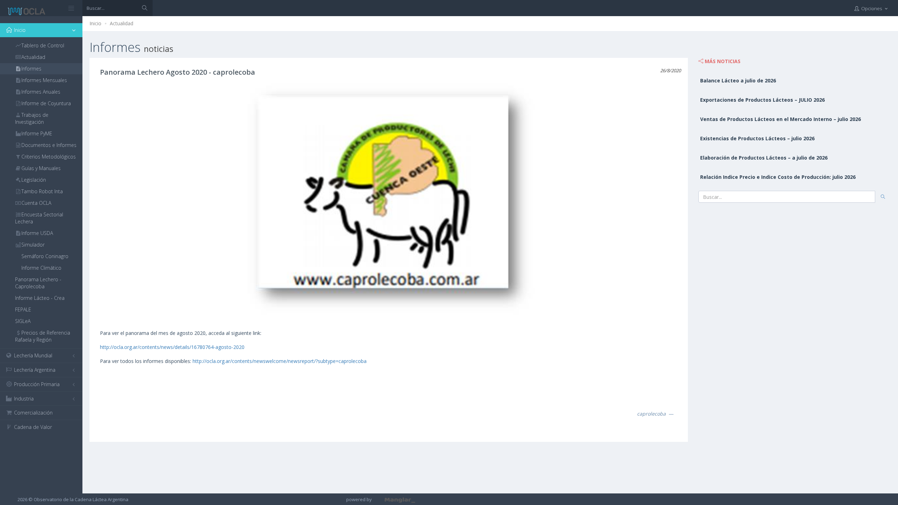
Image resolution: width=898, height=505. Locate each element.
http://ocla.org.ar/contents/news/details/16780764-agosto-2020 (172, 347)
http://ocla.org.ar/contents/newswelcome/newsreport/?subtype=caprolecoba (280, 361)
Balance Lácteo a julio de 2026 (738, 80)
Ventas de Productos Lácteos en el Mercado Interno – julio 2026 (780, 119)
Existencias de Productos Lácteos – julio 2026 (757, 138)
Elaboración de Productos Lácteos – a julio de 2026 (763, 157)
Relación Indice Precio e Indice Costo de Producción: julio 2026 (778, 177)
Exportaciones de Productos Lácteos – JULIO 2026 (762, 99)
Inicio (95, 23)
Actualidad (121, 23)
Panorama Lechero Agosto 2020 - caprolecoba (177, 72)
